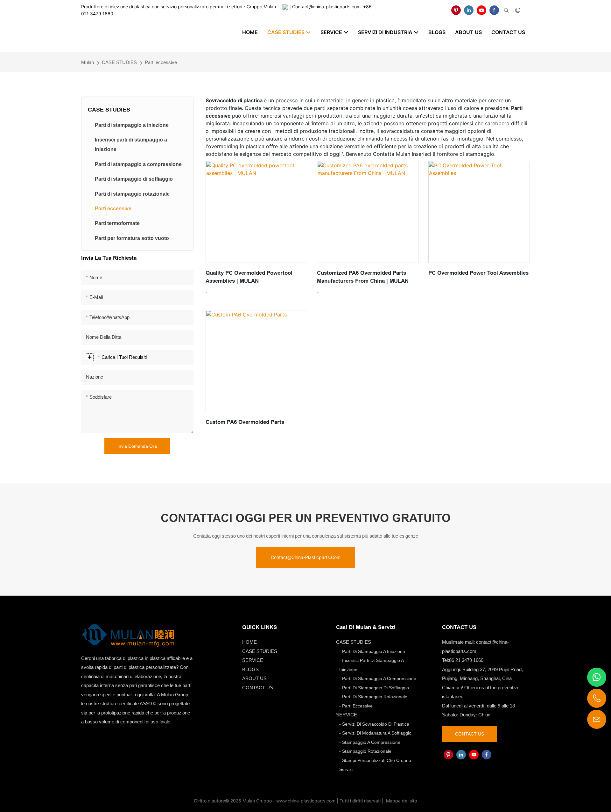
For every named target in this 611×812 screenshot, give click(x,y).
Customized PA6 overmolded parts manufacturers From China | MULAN (363, 277)
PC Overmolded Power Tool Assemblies (478, 273)
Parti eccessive (161, 62)
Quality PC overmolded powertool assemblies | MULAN (249, 277)
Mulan (87, 62)
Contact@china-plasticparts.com (326, 6)
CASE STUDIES (119, 62)
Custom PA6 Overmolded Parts (245, 422)
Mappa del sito (401, 800)
